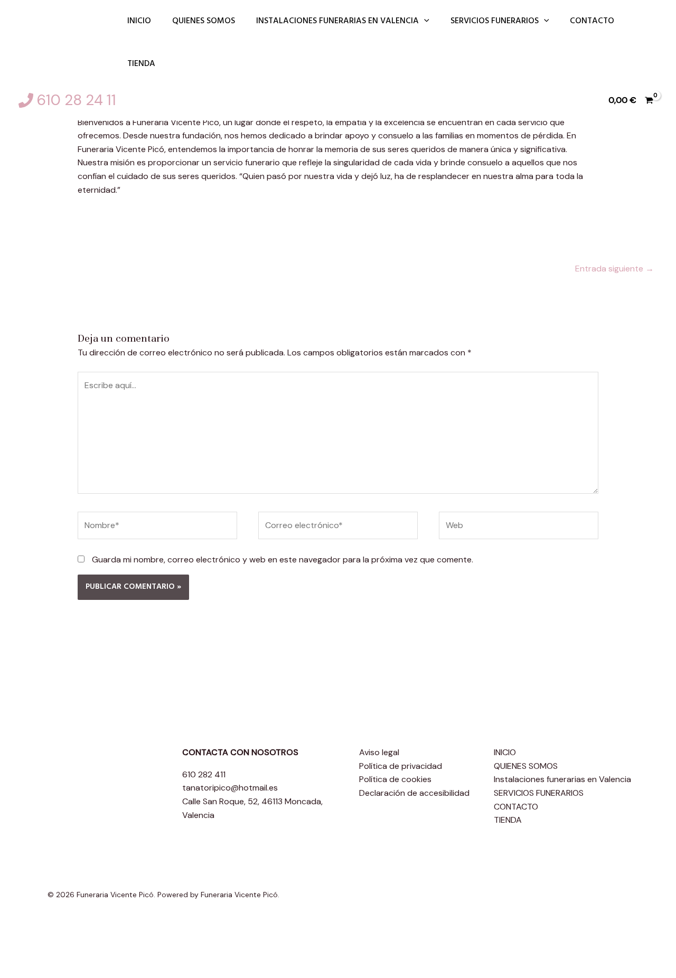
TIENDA (141, 64)
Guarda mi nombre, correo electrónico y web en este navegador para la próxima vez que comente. (282, 559)
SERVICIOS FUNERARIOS (494, 21)
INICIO (139, 21)
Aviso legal (379, 752)
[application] (424, 21)
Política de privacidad (400, 766)
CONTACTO (592, 21)
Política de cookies (395, 779)
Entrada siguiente (614, 268)
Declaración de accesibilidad (414, 792)
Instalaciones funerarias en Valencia (337, 21)
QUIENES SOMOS (203, 21)
